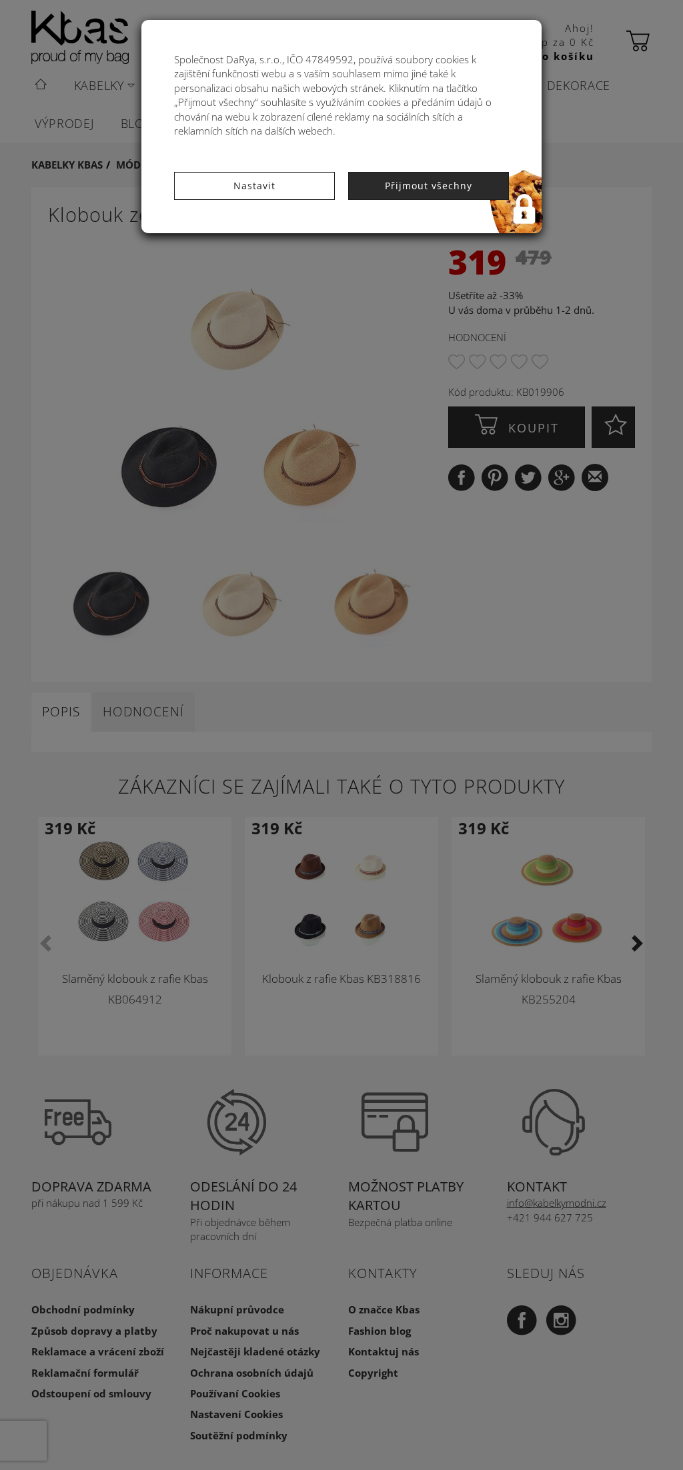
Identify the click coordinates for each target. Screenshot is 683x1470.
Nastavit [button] (254, 185)
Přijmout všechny (428, 185)
